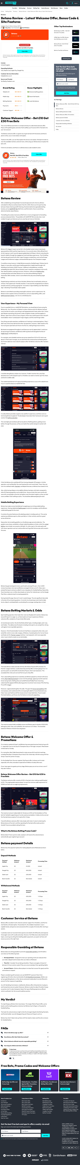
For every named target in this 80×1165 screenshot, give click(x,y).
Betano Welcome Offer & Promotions (65, 114)
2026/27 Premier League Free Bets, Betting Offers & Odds (70, 1110)
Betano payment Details (62, 117)
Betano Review (59, 108)
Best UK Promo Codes (68, 1104)
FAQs (57, 129)
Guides (66, 8)
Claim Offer (25, 51)
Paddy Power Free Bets (48, 1106)
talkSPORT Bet (14, 209)
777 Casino (24, 1114)
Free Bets (14, 8)
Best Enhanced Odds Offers (70, 1102)
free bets (17, 486)
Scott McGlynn (25, 27)
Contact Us (3, 1101)
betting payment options (7, 295)
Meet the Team (4, 1118)
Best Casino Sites (26, 1101)
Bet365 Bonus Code (47, 1102)
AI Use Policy (4, 1111)
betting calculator (12, 418)
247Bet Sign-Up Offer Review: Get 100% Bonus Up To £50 (61, 38)
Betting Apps (22, 8)
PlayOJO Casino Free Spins (28, 1111)
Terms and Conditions (6, 1104)
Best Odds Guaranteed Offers (70, 1106)
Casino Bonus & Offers (27, 1098)
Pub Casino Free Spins (27, 1109)
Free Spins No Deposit (68, 1101)
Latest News (4, 1116)
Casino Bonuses (45, 8)
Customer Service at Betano (63, 120)
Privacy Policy (4, 1107)
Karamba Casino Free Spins (28, 1113)
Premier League (15, 635)
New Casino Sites (26, 1102)
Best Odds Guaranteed (11, 678)
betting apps (22, 508)
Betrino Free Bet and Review (61, 50)
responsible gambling (32, 951)
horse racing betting (38, 689)
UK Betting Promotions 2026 (70, 1107)
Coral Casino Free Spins (28, 1107)
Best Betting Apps (47, 1101)
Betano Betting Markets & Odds (63, 111)
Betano (12, 153)
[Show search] (67, 3)
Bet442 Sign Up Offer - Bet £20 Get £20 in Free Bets (62, 31)
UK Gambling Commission (33, 977)
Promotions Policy (5, 1109)
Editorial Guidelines (5, 1106)
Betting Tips (36, 8)
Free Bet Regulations (6, 1114)
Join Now (66, 93)
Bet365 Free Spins (26, 1106)
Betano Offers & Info (22, 157)
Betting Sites (46, 1098)
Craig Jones (8, 27)
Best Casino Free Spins (27, 1104)
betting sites (40, 271)
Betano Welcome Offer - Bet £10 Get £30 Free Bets (67, 104)
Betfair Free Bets (47, 1113)
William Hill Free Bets (48, 1109)
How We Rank (4, 1102)
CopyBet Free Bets (47, 1111)
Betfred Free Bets (47, 1107)
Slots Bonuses (54, 8)
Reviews (29, 8)
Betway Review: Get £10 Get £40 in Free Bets (61, 44)
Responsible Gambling (6, 1113)
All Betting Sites (67, 58)
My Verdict (58, 126)
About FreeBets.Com (6, 1098)
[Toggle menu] (1, 3)
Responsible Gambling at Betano (64, 123)
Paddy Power (4, 333)
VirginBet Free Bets (47, 1104)
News (61, 8)
